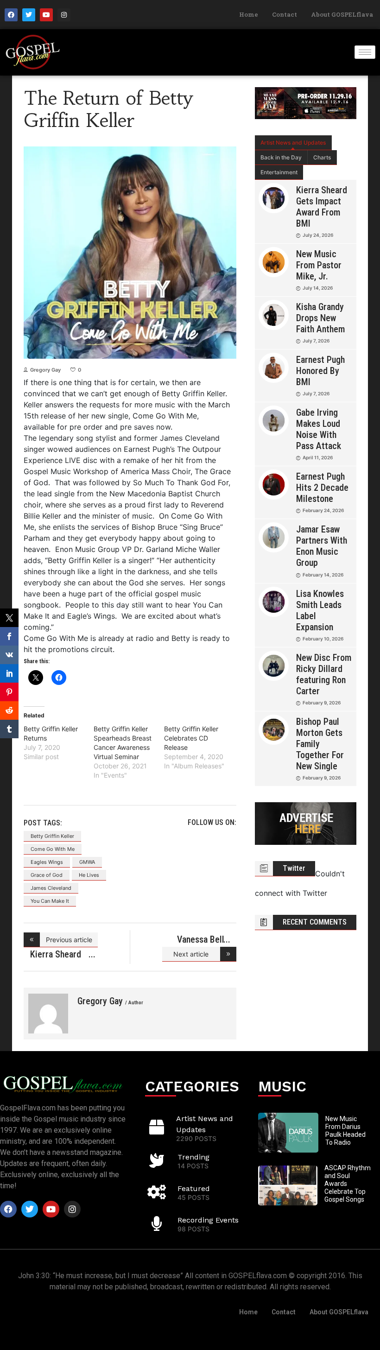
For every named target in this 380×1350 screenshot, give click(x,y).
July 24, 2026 (318, 235)
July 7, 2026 (316, 340)
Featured (193, 1188)
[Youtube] (46, 14)
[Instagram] (63, 14)
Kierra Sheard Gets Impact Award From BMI (321, 206)
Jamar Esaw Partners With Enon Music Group (321, 546)
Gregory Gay (45, 370)
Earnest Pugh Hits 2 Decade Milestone (322, 487)
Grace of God (47, 875)
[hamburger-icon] (365, 52)
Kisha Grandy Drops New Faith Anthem (320, 318)
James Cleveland (51, 888)
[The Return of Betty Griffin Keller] (48, 1013)
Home (248, 14)
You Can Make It (50, 901)
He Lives (89, 875)
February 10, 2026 (323, 638)
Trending (193, 1157)
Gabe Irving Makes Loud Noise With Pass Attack (318, 429)
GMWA (87, 862)
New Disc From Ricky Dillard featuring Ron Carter (323, 674)
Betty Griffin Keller (52, 836)
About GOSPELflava (342, 14)
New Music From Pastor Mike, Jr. (319, 265)
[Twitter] (28, 14)
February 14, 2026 (323, 574)
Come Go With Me (53, 849)
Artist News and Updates (293, 142)
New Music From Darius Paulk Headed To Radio (345, 1130)
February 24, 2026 (323, 510)
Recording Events (208, 1220)
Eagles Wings (47, 862)
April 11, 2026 (318, 457)
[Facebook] (11, 14)
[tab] (293, 142)
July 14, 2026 (318, 288)
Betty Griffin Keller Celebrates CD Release (191, 738)
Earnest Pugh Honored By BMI (320, 370)
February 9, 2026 (322, 702)
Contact (284, 14)
